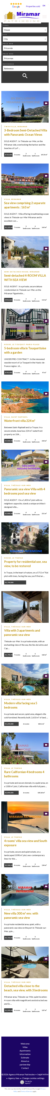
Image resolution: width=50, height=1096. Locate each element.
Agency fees (13, 1078)
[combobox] (25, 30)
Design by (28, 1082)
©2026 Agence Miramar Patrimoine (18, 1074)
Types (6, 25)
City (5, 34)
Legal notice (42, 1074)
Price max (8, 54)
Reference (8, 64)
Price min (8, 43)
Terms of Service (26, 1091)
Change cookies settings (33, 1078)
